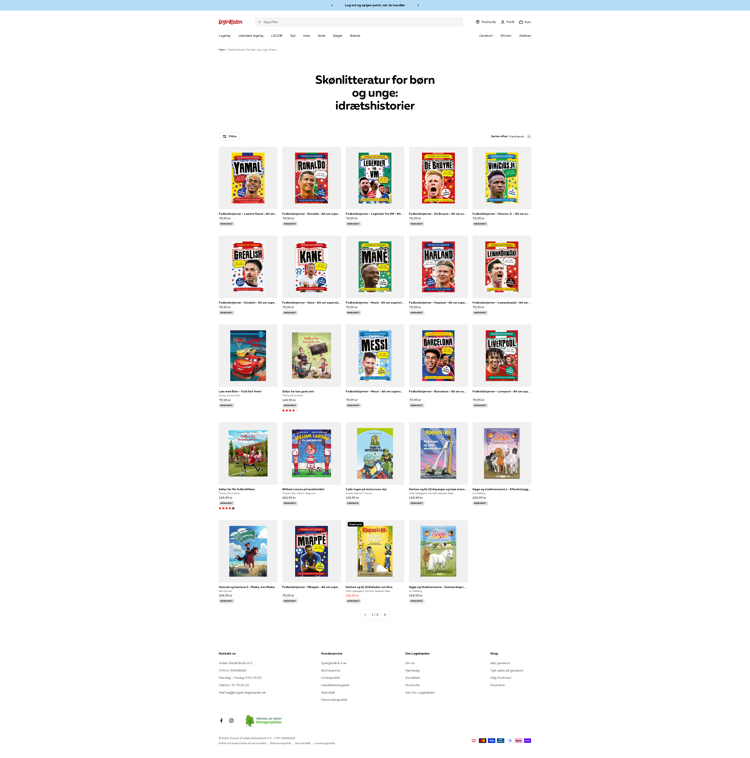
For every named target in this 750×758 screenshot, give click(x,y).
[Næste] (418, 5)
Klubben (525, 35)
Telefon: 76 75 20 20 (234, 685)
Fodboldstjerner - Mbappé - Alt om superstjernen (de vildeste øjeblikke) (311, 587)
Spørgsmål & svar (333, 663)
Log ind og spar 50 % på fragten (375, 5)
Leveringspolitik (325, 743)
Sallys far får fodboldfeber (237, 489)
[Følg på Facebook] (221, 720)
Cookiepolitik (330, 678)
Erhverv (506, 35)
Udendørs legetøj (250, 35)
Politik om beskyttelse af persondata (242, 743)
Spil (292, 35)
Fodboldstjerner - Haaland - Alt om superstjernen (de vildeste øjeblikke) (438, 302)
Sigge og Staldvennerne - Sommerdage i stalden (438, 587)
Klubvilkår (328, 692)
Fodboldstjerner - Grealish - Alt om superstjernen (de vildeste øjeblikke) (248, 302)
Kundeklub (412, 678)
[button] (290, 410)
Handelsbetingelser (335, 685)
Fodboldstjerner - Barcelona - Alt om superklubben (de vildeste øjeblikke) (438, 391)
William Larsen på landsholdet (303, 489)
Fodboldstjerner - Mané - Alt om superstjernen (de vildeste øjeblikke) (375, 302)
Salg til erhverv (501, 678)
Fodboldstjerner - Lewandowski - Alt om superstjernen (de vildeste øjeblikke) (501, 302)
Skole (321, 35)
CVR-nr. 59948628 (232, 670)
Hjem (222, 49)
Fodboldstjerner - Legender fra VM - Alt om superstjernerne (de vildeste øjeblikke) (375, 214)
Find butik (412, 685)
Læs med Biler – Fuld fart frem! (240, 391)
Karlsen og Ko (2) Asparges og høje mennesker (438, 489)
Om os (410, 663)
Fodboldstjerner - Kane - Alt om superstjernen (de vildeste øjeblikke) (311, 302)
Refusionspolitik (280, 743)
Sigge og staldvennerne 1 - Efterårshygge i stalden (501, 489)
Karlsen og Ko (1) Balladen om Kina (369, 587)
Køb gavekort (500, 663)
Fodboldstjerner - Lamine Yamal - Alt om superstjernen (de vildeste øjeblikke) (248, 214)
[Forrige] (331, 5)
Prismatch (497, 685)
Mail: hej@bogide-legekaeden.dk (242, 692)
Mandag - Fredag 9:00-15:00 (240, 678)
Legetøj (224, 35)
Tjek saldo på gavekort (506, 670)
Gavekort (486, 35)
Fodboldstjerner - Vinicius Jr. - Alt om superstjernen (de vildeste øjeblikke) (501, 214)
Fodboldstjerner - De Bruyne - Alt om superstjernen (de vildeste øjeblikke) (438, 214)
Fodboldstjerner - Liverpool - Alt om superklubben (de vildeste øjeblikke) (501, 391)
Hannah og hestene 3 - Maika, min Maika (247, 587)
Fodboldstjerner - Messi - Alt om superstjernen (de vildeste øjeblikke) (375, 391)
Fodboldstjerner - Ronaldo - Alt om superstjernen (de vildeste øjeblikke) (311, 214)
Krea (306, 35)
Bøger (337, 35)
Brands (355, 35)
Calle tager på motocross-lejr (366, 489)
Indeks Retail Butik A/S (235, 663)
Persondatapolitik (334, 700)
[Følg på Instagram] (231, 720)
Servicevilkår (303, 743)
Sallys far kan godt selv (298, 391)
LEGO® (276, 35)
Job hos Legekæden (420, 692)
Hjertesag (412, 670)
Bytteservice (330, 670)
